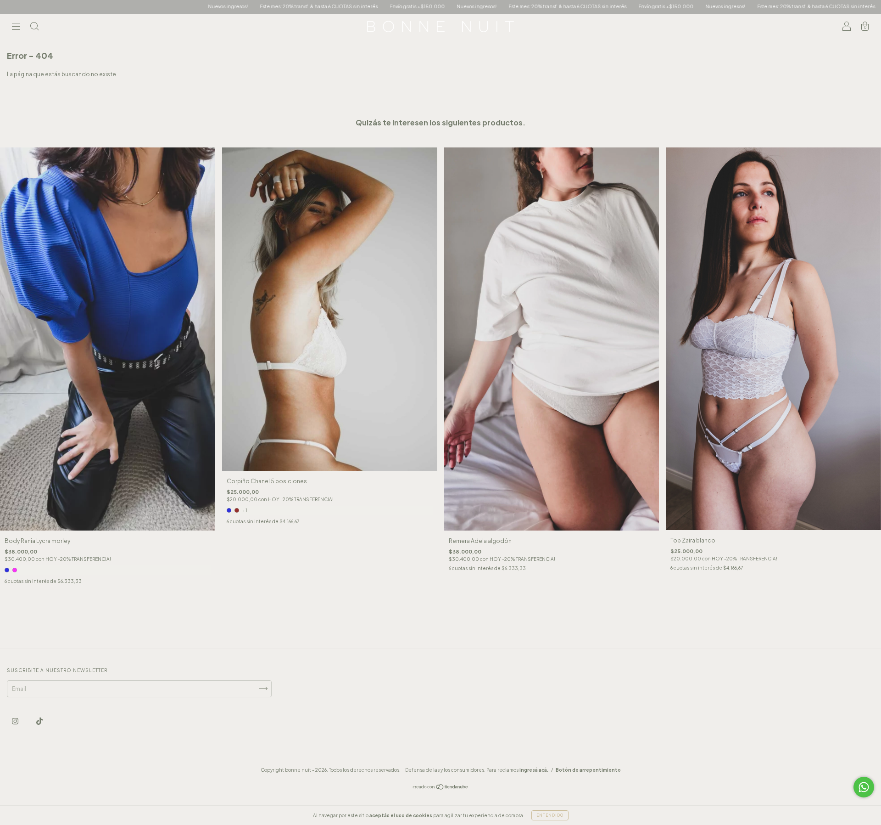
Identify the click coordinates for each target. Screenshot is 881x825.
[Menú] (16, 27)
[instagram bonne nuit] (15, 721)
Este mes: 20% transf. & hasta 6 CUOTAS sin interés (211, 6)
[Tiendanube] (440, 788)
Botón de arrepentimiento (588, 770)
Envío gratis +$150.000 (310, 6)
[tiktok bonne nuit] (39, 721)
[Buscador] (34, 27)
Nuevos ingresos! (120, 6)
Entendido (549, 815)
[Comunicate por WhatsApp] (863, 787)
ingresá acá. (533, 770)
